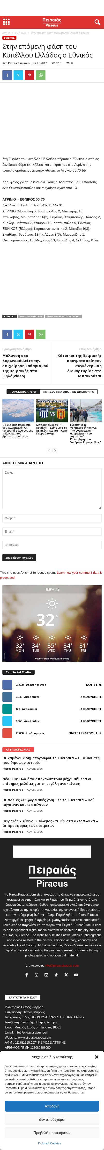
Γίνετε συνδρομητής (85, 733)
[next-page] (54, 450)
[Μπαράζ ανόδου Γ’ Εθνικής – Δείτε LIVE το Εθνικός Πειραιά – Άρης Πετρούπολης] (52, 410)
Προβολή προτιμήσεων (52, 1133)
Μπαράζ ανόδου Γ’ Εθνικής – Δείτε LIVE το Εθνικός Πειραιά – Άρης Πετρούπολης (51, 429)
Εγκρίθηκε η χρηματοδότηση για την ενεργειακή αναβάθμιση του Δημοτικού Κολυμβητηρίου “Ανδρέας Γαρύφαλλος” (85, 433)
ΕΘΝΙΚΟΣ (20, 33)
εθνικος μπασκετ (31, 316)
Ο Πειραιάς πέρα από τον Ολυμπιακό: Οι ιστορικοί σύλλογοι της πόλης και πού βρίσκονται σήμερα (17, 430)
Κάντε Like (94, 685)
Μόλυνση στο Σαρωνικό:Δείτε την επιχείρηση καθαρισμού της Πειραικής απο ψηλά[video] (25, 365)
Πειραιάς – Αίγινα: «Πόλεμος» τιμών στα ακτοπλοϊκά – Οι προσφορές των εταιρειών (50, 823)
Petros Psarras (18, 63)
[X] (18, 75)
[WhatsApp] (40, 75)
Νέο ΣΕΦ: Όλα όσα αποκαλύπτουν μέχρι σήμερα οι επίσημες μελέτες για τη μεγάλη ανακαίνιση (47, 781)
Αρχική (6, 33)
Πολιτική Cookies (49, 1143)
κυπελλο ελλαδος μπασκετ (63, 316)
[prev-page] (49, 450)
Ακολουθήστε (91, 697)
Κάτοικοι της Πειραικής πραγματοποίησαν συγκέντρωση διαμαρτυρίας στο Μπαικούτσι (80, 365)
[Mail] (47, 975)
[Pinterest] (29, 75)
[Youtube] (76, 975)
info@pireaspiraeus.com (62, 965)
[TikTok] (57, 975)
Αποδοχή (52, 1106)
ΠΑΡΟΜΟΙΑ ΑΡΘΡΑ (23, 391)
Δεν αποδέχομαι (52, 1119)
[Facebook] (7, 75)
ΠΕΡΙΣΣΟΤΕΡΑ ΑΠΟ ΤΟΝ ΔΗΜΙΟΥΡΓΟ (68, 391)
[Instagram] (38, 975)
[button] (96, 1057)
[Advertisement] (52, 8)
